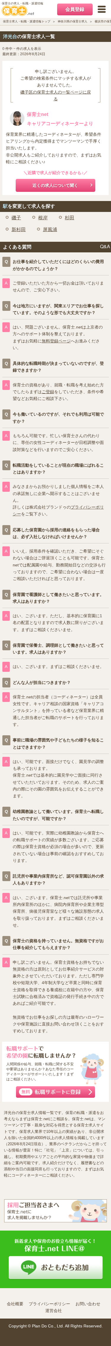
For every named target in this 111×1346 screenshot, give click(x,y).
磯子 (16, 217)
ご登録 (48, 391)
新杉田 (19, 229)
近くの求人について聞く (55, 185)
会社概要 (15, 1303)
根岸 (43, 217)
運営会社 (53, 1310)
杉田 (69, 217)
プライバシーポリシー (49, 1303)
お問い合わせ (87, 1303)
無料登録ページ (56, 341)
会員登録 (74, 9)
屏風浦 (50, 229)
